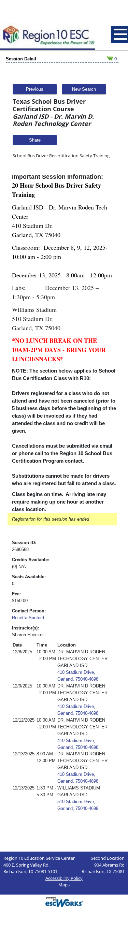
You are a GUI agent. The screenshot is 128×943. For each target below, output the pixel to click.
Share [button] (35, 140)
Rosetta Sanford (28, 617)
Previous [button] (34, 89)
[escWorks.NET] (64, 901)
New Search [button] (84, 89)
